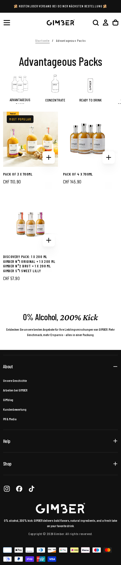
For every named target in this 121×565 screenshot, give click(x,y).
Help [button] (6, 441)
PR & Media (10, 419)
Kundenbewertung (14, 409)
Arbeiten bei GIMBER (15, 390)
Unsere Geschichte (15, 380)
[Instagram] (6, 488)
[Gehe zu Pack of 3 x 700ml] (30, 139)
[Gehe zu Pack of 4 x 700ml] (90, 139)
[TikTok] (31, 488)
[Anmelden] (105, 22)
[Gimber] (60, 508)
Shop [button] (7, 463)
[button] (6, 22)
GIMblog (8, 400)
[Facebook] (19, 488)
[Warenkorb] (115, 22)
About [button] (8, 366)
